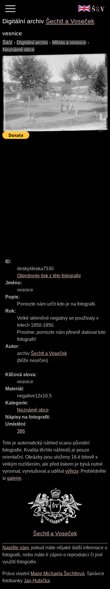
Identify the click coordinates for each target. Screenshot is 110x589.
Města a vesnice (69, 42)
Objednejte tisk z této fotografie (49, 275)
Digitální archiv (32, 42)
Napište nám (15, 547)
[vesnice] (55, 92)
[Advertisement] (55, 196)
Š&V (7, 42)
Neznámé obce (18, 49)
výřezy (71, 471)
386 (21, 431)
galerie (14, 478)
